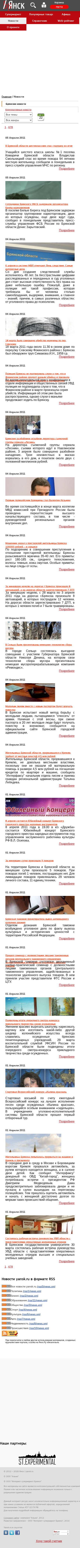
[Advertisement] (40, 40)
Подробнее (67, 168)
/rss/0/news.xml (46, 1286)
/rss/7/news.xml (26, 1318)
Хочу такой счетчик (49, 1541)
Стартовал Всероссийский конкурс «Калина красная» (36, 1091)
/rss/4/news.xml (28, 1309)
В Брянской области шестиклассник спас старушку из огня (38, 145)
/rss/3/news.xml (33, 1304)
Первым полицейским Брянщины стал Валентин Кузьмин (37, 500)
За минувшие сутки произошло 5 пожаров (29, 860)
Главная (7, 96)
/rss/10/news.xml (39, 1328)
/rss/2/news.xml (29, 1295)
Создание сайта (11, 1518)
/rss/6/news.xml (31, 1314)
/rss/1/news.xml (32, 1291)
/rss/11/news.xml (37, 1300)
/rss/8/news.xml (38, 1323)
